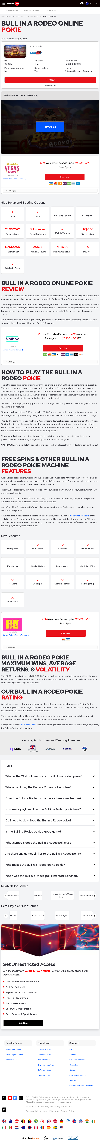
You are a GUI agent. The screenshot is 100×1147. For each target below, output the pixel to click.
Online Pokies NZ (44, 1055)
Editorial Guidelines (77, 1060)
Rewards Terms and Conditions (81, 1086)
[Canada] (49, 1121)
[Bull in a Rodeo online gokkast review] (17, 1127)
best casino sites (28, 724)
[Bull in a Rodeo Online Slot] (42, 1121)
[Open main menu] (3, 3)
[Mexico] (10, 1127)
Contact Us (73, 1065)
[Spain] (49, 1127)
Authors (72, 1055)
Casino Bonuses (44, 1075)
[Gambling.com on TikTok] (4, 1112)
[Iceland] (74, 1121)
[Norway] (30, 1127)
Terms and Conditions (36, 1111)
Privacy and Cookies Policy (61, 1111)
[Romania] (42, 1127)
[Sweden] (55, 1127)
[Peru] (36, 1127)
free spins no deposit (79, 515)
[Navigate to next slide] (94, 896)
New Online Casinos (13, 1049)
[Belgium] (23, 1121)
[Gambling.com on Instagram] (21, 1100)
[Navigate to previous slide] (6, 896)
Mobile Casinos (11, 1060)
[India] (87, 1121)
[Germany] (61, 1121)
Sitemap (72, 1080)
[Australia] (10, 1121)
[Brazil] (36, 1121)
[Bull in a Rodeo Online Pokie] (23, 1127)
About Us (73, 1049)
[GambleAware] (31, 1138)
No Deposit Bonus (44, 1070)
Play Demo (50, 126)
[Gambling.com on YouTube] (10, 1100)
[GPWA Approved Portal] (73, 1138)
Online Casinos (20, 16)
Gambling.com (6, 16)
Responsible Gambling (77, 1075)
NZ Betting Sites (44, 1060)
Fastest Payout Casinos (14, 1055)
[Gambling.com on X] (4, 1100)
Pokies (30, 16)
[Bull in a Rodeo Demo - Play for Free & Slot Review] (4, 1121)
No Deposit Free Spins (46, 1065)
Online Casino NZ (44, 1049)
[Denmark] (55, 1121)
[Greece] (68, 1121)
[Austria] (17, 1121)
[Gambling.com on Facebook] (15, 1100)
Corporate (73, 1070)
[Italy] (4, 1127)
